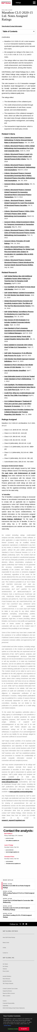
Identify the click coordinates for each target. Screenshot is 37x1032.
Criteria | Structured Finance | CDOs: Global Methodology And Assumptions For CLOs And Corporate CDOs (19, 148)
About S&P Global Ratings (9, 937)
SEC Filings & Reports (8, 983)
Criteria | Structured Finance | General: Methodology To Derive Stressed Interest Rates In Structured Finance (18, 140)
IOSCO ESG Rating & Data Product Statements (14, 1008)
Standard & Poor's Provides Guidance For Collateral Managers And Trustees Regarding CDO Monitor (18, 412)
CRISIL (4, 947)
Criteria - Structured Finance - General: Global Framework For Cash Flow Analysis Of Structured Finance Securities (19, 203)
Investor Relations (7, 976)
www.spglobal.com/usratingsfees (21, 791)
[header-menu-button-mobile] (34, 2)
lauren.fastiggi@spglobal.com (12, 852)
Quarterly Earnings (7, 981)
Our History (5, 966)
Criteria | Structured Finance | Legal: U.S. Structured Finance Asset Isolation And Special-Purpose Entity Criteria (18, 156)
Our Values (5, 964)
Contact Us (5, 952)
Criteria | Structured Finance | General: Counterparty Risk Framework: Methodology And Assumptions (19, 167)
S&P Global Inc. (9, 957)
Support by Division (7, 991)
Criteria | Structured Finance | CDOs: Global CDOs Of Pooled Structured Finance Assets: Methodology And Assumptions (19, 232)
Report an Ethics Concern (9, 993)
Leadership (5, 1005)
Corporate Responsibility (8, 1003)
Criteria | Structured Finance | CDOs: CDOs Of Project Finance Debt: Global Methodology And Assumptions (19, 213)
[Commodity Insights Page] (20, 924)
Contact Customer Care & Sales (10, 988)
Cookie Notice (7, 1025)
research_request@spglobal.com (13, 820)
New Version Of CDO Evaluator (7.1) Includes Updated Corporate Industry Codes (17, 322)
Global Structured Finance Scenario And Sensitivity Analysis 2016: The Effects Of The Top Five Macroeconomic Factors (18, 303)
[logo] (6, 2)
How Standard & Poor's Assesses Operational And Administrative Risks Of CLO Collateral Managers (18, 330)
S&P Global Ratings (10, 931)
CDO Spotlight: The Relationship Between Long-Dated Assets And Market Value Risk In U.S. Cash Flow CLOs (19, 387)
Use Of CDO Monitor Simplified (15, 370)
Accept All (24, 1028)
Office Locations (6, 995)
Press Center (6, 971)
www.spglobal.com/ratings (11, 779)
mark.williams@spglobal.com (12, 840)
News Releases (6, 978)
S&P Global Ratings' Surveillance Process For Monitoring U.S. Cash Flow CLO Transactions (18, 314)
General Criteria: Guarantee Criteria (16, 184)
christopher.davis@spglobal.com (13, 863)
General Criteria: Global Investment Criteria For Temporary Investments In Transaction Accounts (19, 224)
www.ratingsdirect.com (10, 782)
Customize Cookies (13, 1028)
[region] (18, 1022)
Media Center (6, 942)
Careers (5, 1000)
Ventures (5, 968)
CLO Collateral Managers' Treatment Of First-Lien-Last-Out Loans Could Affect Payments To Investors (17, 403)
